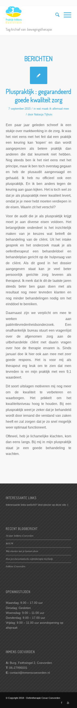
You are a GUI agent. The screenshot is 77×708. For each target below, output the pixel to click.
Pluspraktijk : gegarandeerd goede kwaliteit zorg (38, 95)
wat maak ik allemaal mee (53, 108)
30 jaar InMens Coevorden (19, 535)
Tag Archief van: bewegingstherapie (29, 29)
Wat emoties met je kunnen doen (22, 551)
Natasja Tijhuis (43, 114)
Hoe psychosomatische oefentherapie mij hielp (29, 558)
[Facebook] (61, 702)
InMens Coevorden (15, 566)
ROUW (9, 543)
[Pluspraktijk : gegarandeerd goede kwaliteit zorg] (38, 75)
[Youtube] (68, 702)
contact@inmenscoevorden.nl (30, 672)
